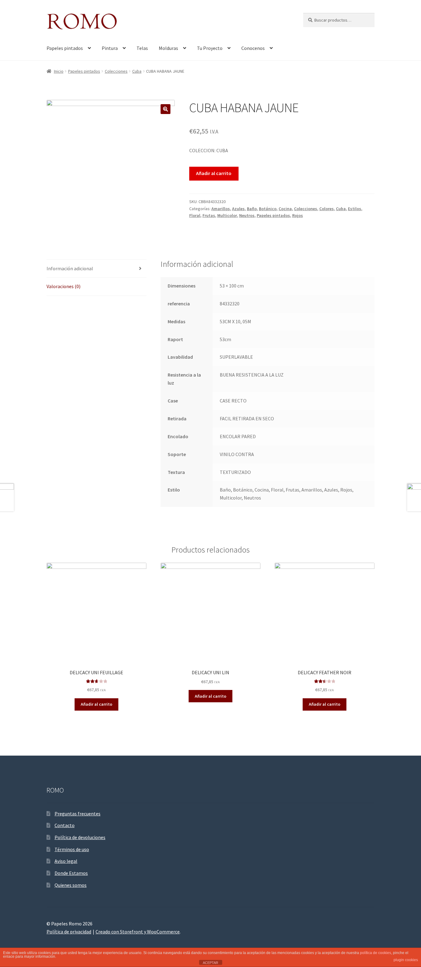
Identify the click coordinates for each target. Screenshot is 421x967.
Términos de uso (72, 849)
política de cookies (375, 953)
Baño (252, 208)
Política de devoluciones (80, 837)
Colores (326, 208)
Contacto (65, 825)
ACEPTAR (210, 963)
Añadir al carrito (213, 173)
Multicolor (227, 215)
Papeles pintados (65, 48)
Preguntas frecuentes (77, 813)
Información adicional (70, 268)
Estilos (354, 208)
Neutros (247, 215)
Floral (194, 215)
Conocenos (253, 48)
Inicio (58, 71)
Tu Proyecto (210, 48)
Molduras (168, 48)
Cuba (136, 71)
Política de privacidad (69, 931)
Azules (238, 208)
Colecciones (116, 71)
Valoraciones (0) (63, 286)
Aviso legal (66, 861)
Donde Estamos (71, 873)
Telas (142, 48)
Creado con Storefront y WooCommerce (138, 931)
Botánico (267, 208)
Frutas (208, 215)
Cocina (285, 208)
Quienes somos (71, 885)
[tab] (96, 269)
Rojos (297, 215)
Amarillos (220, 208)
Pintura (110, 48)
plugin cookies (406, 960)
